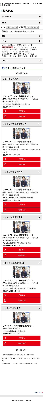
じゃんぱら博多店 (10, 79)
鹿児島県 (30, 354)
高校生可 (5, 52)
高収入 (4, 56)
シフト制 (29, 45)
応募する (22, 111)
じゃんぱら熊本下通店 (12, 217)
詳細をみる (22, 116)
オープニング (18, 47)
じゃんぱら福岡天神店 (12, 172)
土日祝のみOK (7, 54)
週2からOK (17, 54)
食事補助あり (24, 49)
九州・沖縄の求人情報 (10, 363)
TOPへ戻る (39, 392)
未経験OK (11, 45)
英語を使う (12, 56)
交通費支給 (21, 45)
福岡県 (17, 354)
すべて (4, 45)
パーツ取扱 (14, 52)
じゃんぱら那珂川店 (11, 308)
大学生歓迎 (14, 49)
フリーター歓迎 (28, 54)
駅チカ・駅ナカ (30, 47)
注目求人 (5, 49)
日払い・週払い (24, 52)
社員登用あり (7, 47)
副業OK (33, 56)
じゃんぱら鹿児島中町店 (13, 263)
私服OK (33, 49)
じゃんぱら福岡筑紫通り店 (14, 124)
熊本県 (23, 354)
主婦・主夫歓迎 (23, 56)
